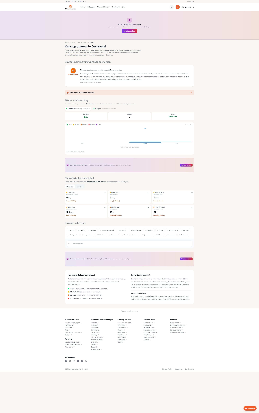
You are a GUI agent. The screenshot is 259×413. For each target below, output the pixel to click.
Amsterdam (122, 327)
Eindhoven (121, 340)
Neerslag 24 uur (149, 330)
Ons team (68, 327)
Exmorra (186, 230)
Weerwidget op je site (72, 332)
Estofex (146, 340)
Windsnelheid (149, 327)
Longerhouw (88, 235)
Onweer (114, 7)
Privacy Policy (167, 369)
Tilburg (120, 342)
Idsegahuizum (136, 230)
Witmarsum (173, 230)
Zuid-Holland (95, 349)
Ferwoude (171, 235)
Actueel (90, 7)
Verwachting (102, 7)
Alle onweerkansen (124, 323)
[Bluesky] (83, 1)
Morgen (80, 186)
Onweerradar (174, 323)
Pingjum (150, 230)
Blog (124, 7)
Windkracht (148, 335)
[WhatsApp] (86, 1)
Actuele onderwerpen (72, 323)
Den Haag (121, 337)
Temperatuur (148, 323)
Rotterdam (121, 325)
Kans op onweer (176, 330)
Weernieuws (69, 325)
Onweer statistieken (177, 332)
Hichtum (159, 235)
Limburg (94, 335)
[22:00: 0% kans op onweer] (145, 136)
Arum (136, 235)
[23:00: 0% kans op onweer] (176, 136)
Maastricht (121, 335)
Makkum (93, 230)
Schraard (122, 230)
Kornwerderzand (108, 230)
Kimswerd (114, 235)
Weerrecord (69, 347)
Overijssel (94, 342)
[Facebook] (72, 1)
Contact (67, 335)
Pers (66, 330)
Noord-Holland (96, 340)
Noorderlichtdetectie (72, 342)
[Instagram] (78, 1)
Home (82, 7)
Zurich (82, 230)
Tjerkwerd (146, 235)
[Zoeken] (172, 7)
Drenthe (94, 323)
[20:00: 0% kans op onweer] (82, 136)
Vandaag (70, 186)
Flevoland (94, 325)
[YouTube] (80, 1)
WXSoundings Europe (72, 344)
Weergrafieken (149, 337)
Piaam (161, 230)
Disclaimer (178, 369)
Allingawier (74, 235)
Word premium (129, 31)
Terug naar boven (128, 311)
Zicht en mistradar (150, 332)
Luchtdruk (147, 325)
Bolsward (184, 235)
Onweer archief (175, 327)
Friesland (94, 327)
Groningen (95, 332)
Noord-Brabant (96, 337)
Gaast (126, 235)
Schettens (102, 235)
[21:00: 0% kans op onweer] (113, 136)
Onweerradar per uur (177, 325)
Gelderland (95, 330)
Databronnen (189, 369)
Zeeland (94, 347)
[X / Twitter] (75, 1)
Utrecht (94, 344)
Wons (72, 230)
